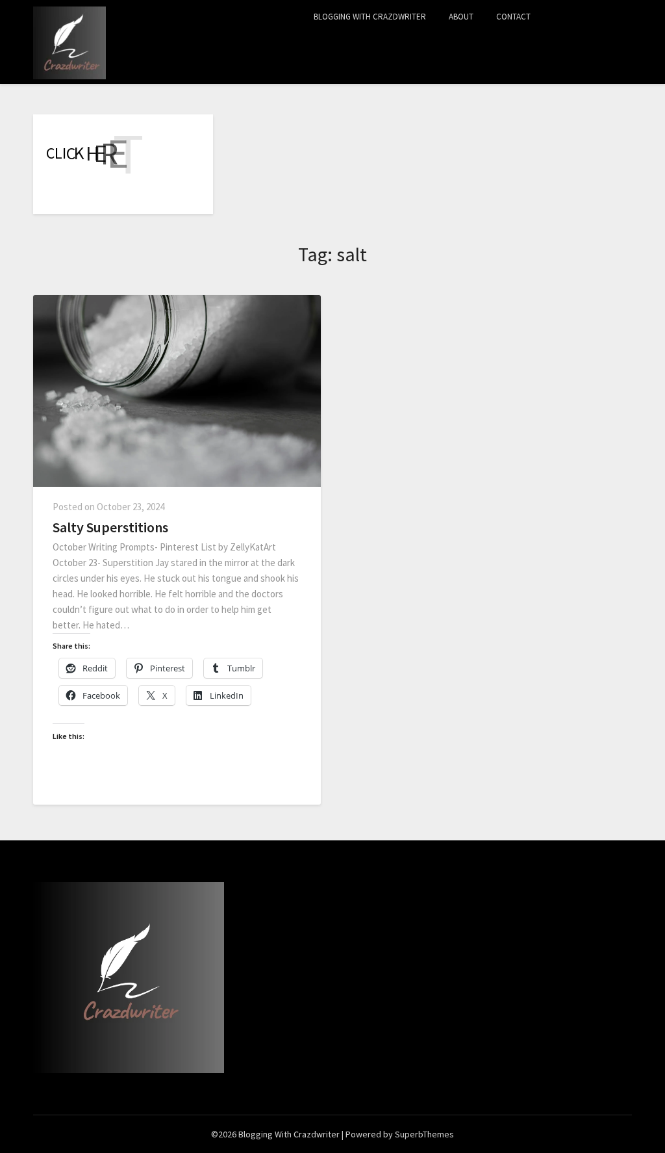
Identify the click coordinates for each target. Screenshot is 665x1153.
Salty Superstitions (110, 527)
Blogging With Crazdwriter (370, 16)
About (461, 16)
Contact (513, 16)
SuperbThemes (424, 1134)
